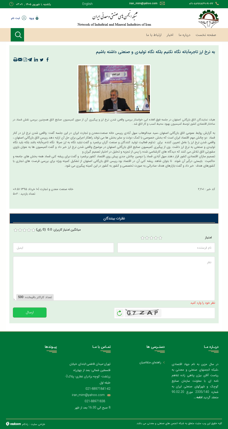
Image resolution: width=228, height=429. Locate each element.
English (87, 4)
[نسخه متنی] (15, 59)
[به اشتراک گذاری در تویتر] (42, 59)
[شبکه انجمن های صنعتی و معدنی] (114, 18)
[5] (160, 238)
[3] (151, 238)
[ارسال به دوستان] (20, 59)
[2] (147, 238)
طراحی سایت (38, 424)
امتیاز (208, 237)
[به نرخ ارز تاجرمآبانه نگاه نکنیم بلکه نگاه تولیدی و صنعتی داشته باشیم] (114, 89)
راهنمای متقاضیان (150, 362)
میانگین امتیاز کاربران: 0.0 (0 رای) (58, 229)
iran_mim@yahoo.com (143, 3)
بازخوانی (120, 312)
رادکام (25, 424)
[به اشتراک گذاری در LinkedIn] (36, 59)
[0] (16, 230)
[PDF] (25, 59)
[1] (142, 238)
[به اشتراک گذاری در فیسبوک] (47, 59)
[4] (156, 238)
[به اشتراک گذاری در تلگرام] (30, 59)
